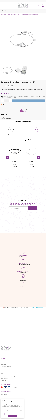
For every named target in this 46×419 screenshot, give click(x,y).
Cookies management (5, 382)
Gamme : (10, 127)
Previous (7, 157)
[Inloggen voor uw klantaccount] (38, 6)
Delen (6, 86)
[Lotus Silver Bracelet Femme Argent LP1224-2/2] (32, 151)
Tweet (9, 86)
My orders (3, 361)
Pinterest (12, 86)
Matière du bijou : (12, 129)
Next (38, 157)
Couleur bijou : (11, 131)
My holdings (3, 364)
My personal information (6, 366)
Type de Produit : (12, 134)
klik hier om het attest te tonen (37, 307)
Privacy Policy (4, 380)
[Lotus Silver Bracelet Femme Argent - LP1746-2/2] (15, 151)
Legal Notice (3, 373)
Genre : (9, 124)
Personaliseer (17, 413)
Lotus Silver (4, 88)
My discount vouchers (5, 368)
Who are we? (4, 375)
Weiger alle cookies (9, 413)
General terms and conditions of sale (9, 376)
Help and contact (4, 378)
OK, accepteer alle (12, 416)
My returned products (5, 362)
